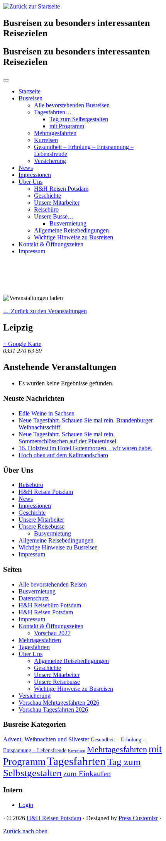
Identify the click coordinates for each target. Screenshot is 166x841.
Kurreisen (46, 140)
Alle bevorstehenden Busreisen (72, 105)
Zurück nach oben (25, 831)
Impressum (32, 251)
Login (26, 805)
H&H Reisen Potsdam (61, 188)
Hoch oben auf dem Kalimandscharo (63, 455)
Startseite (30, 91)
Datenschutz (34, 598)
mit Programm (66, 126)
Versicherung (50, 161)
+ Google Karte (22, 344)
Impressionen (35, 174)
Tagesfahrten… (52, 112)
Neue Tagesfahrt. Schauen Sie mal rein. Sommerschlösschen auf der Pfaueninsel (67, 437)
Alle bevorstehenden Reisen (53, 584)
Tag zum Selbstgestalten (78, 119)
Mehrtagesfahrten (55, 133)
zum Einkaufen (87, 773)
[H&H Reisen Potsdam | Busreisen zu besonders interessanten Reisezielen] (31, 6)
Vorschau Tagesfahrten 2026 (53, 709)
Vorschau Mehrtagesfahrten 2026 (59, 702)
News (26, 167)
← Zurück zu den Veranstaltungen (45, 311)
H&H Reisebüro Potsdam (50, 605)
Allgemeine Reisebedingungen (71, 230)
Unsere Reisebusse (41, 526)
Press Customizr (138, 818)
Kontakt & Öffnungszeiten (51, 244)
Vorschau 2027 (52, 633)
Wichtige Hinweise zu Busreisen (73, 237)
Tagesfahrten (34, 647)
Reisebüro (46, 209)
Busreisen (30, 98)
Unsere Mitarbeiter (57, 202)
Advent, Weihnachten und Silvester (46, 739)
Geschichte (47, 195)
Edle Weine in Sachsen (47, 413)
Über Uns (30, 181)
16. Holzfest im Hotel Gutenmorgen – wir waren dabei (85, 448)
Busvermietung (67, 223)
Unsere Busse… (54, 216)
